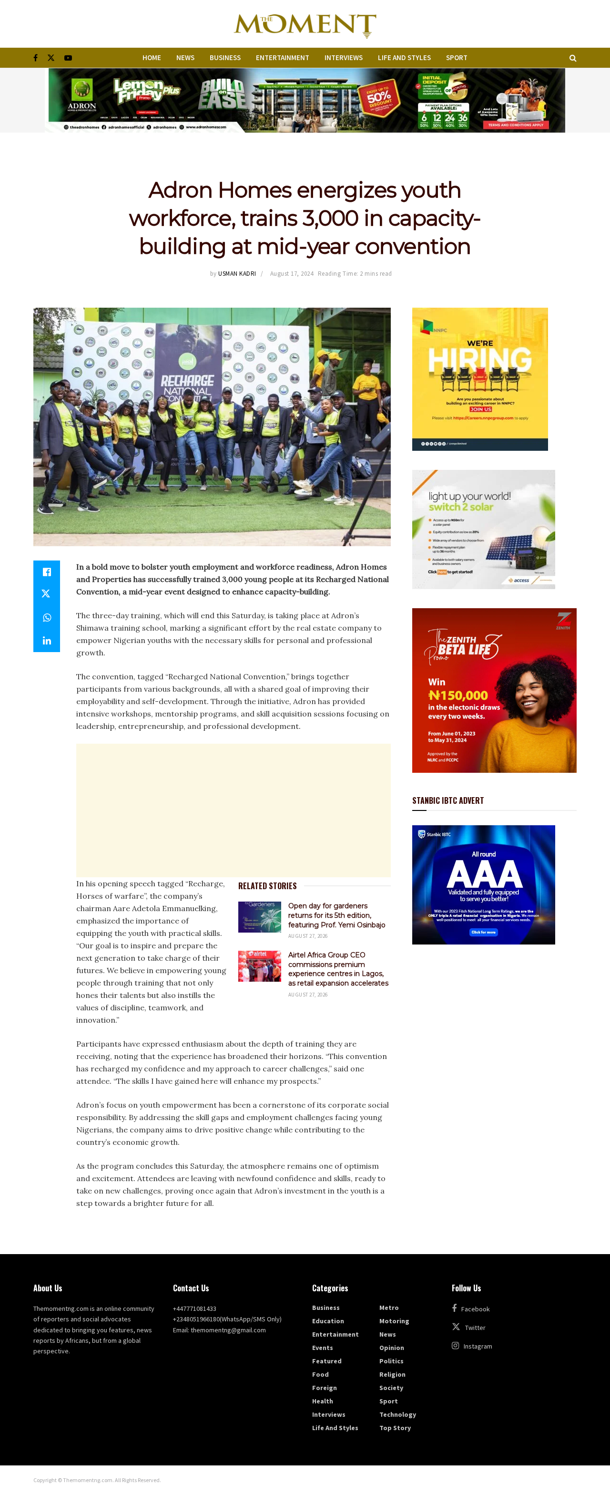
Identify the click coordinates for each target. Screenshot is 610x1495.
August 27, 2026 (308, 936)
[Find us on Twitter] (51, 58)
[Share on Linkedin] (46, 640)
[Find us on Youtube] (68, 58)
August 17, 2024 (292, 274)
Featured (327, 1361)
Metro (389, 1307)
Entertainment (282, 57)
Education (328, 1321)
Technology (397, 1414)
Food (320, 1374)
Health (322, 1401)
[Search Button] (573, 58)
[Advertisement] (233, 810)
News (185, 57)
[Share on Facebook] (46, 572)
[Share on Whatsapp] (46, 617)
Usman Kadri (237, 274)
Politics (391, 1361)
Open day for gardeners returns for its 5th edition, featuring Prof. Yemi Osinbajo (337, 915)
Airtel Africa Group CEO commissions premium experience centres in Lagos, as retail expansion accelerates (338, 969)
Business (225, 57)
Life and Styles (404, 57)
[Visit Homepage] (305, 24)
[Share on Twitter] (46, 594)
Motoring (394, 1321)
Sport (457, 57)
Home (151, 57)
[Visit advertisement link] (305, 100)
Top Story (395, 1427)
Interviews (344, 57)
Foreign (324, 1387)
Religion (392, 1374)
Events (322, 1347)
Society (391, 1387)
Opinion (391, 1347)
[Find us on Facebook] (35, 58)
